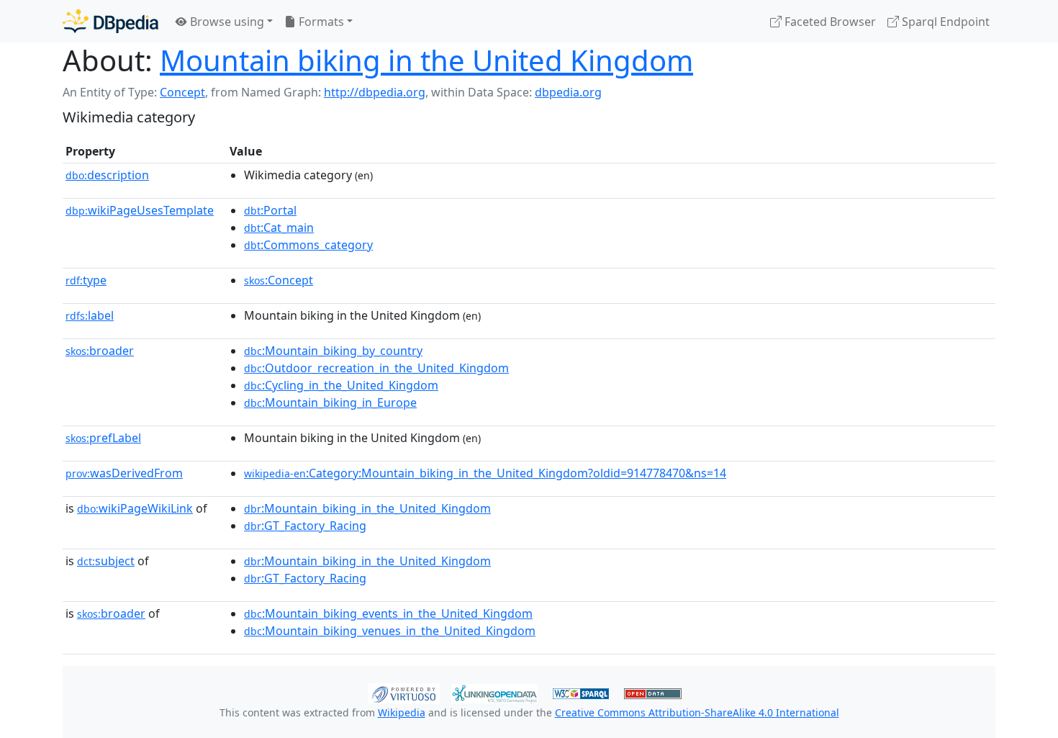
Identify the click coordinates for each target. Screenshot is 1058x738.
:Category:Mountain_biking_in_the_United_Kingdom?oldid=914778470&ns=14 (485, 473)
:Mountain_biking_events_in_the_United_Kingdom (388, 613)
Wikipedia (401, 712)
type (86, 280)
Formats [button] (320, 22)
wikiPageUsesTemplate (139, 210)
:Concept (278, 280)
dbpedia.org (568, 92)
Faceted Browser (829, 22)
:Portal (270, 210)
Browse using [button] (225, 22)
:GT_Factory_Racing (305, 526)
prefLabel (103, 438)
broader (99, 351)
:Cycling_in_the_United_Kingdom (341, 385)
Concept (182, 92)
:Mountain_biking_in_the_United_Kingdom (367, 508)
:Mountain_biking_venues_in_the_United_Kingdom (389, 631)
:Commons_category (308, 245)
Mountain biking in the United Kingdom (426, 60)
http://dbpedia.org (374, 92)
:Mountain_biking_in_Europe (330, 402)
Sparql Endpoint (944, 22)
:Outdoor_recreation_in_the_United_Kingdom (376, 368)
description (107, 175)
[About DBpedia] (110, 21)
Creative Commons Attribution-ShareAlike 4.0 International (697, 712)
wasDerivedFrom (124, 473)
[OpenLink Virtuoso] (404, 692)
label (89, 315)
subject (106, 561)
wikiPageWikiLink (135, 508)
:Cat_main (279, 227)
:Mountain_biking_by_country (333, 351)
